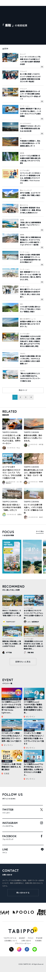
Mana (18, 448)
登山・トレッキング (26, 190)
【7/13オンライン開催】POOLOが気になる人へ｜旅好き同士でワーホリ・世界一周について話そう (12, 737)
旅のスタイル (24, 205)
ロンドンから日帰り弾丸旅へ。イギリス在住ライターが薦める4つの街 (33, 509)
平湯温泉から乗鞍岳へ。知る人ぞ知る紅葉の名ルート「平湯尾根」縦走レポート (30, 143)
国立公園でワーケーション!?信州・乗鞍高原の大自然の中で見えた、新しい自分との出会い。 (30, 293)
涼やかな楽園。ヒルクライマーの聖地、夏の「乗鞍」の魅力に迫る (30, 195)
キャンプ (22, 54)
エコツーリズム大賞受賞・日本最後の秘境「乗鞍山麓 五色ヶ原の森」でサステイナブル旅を (30, 159)
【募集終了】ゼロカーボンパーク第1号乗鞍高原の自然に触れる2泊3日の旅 (30, 128)
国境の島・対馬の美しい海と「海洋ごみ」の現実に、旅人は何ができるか (11, 643)
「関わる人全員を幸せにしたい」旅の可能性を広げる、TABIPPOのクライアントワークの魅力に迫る (30, 377)
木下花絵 (9, 652)
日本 (21, 304)
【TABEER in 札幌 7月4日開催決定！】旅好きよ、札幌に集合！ (12, 767)
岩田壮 (19, 514)
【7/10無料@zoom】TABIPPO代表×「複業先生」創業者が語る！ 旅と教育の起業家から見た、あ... (33, 707)
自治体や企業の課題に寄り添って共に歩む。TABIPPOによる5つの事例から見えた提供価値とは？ (30, 360)
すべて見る (40, 531)
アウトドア (23, 71)
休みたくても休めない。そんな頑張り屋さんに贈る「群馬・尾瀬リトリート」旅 (11, 613)
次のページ (23, 390)
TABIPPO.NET (10, 622)
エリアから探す (25, 170)
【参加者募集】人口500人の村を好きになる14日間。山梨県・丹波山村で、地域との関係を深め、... (33, 645)
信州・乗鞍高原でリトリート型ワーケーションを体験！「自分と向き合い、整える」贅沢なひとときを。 (30, 275)
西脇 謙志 (31, 652)
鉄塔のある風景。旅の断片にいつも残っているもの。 (33, 438)
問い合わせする (23, 892)
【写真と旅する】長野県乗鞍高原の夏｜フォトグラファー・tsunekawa (30, 225)
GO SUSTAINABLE (25, 123)
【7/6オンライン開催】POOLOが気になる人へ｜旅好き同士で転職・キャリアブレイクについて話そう (34, 738)
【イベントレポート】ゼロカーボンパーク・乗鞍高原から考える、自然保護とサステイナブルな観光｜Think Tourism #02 (30, 178)
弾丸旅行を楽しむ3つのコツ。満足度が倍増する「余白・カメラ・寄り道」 (33, 474)
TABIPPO (22, 353)
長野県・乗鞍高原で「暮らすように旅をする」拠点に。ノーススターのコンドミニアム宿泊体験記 (30, 112)
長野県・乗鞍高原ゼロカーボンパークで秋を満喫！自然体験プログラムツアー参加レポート (30, 95)
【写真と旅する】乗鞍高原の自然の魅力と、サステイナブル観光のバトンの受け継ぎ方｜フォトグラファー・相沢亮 (30, 241)
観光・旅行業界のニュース (28, 319)
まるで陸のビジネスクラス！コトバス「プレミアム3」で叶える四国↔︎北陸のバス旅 (12, 474)
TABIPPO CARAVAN (9, 432)
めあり (41, 517)
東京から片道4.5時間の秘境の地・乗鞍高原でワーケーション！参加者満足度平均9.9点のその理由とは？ (30, 258)
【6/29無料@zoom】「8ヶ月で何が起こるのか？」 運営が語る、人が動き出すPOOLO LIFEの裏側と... (33, 769)
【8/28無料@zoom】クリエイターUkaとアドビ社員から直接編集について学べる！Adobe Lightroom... (12, 707)
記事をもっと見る (23, 661)
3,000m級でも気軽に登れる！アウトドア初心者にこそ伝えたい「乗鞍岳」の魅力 (30, 309)
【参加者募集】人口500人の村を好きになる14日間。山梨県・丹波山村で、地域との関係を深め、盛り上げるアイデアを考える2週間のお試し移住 (30, 341)
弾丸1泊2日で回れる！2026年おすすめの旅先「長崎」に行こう (11, 507)
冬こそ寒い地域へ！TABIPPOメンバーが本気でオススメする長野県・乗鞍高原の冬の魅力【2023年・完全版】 (30, 78)
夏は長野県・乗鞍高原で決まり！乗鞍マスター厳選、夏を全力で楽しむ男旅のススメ (30, 210)
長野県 (22, 220)
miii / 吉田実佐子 (33, 622)
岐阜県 (22, 153)
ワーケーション (25, 106)
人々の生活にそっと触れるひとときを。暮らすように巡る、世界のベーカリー (11, 439)
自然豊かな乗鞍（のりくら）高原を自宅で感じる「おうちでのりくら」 (30, 324)
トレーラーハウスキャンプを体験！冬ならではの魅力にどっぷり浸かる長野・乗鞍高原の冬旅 (30, 60)
